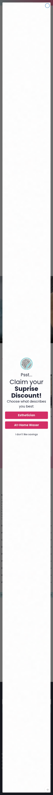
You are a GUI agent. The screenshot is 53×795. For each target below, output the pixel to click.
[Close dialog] (47, 5)
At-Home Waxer (26, 425)
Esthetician (26, 415)
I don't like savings (26, 434)
